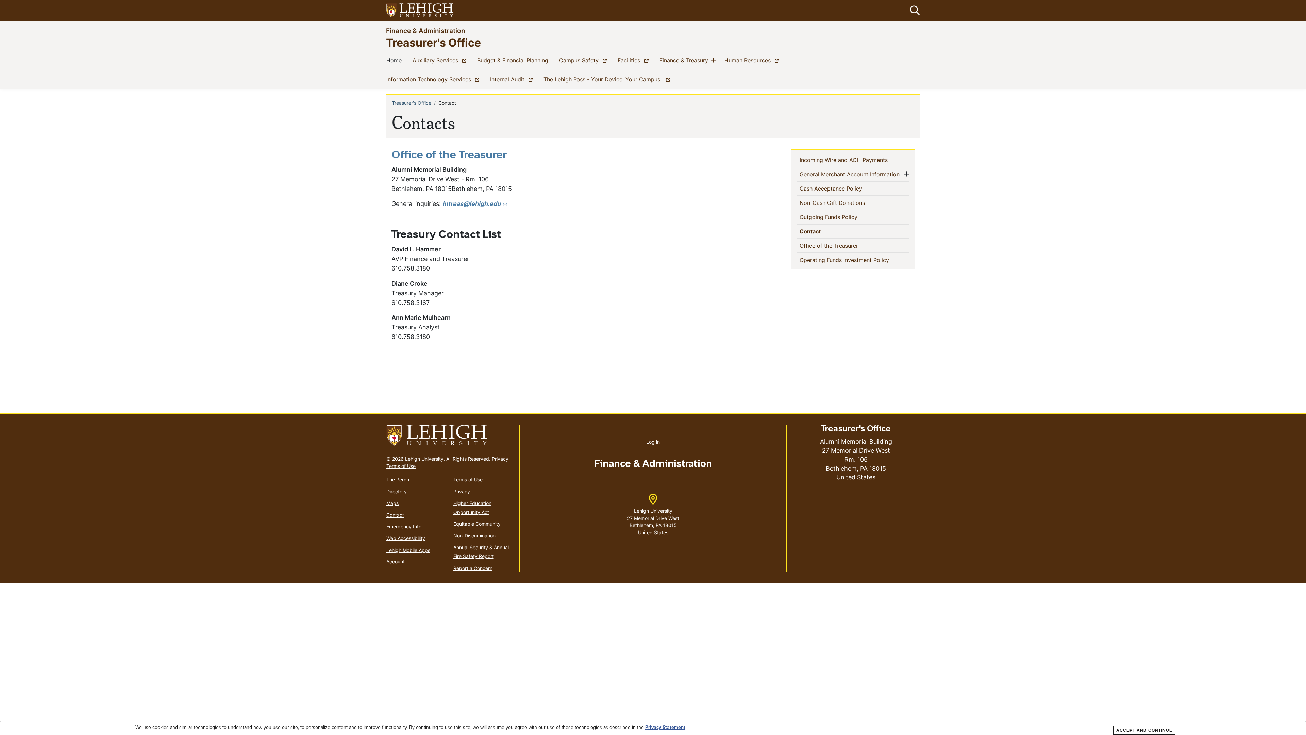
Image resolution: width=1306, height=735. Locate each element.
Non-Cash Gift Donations (843, 203)
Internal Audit (512, 79)
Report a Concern (472, 568)
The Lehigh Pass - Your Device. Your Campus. (607, 79)
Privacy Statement (665, 727)
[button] (913, 10)
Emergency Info (403, 526)
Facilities (634, 60)
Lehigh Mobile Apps (408, 550)
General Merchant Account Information (851, 174)
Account (395, 561)
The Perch (397, 479)
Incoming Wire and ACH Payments (854, 160)
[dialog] (653, 728)
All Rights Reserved (467, 459)
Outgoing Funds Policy (840, 217)
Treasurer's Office (433, 42)
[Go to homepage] (450, 435)
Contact (822, 231)
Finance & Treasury (685, 60)
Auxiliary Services (441, 60)
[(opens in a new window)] (420, 10)
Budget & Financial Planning (514, 60)
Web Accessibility (405, 538)
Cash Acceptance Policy (842, 188)
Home (395, 60)
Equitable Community (477, 524)
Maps (392, 503)
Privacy (500, 459)
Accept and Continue (1144, 730)
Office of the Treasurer (840, 245)
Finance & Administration (425, 30)
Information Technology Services (434, 79)
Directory (396, 491)
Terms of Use (401, 466)
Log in (653, 442)
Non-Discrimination (474, 535)
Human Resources (753, 60)
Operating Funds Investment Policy (854, 260)
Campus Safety (584, 60)
